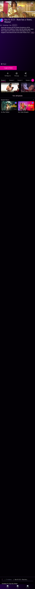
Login (30, 5)
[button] (10, 88)
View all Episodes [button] (17, 95)
